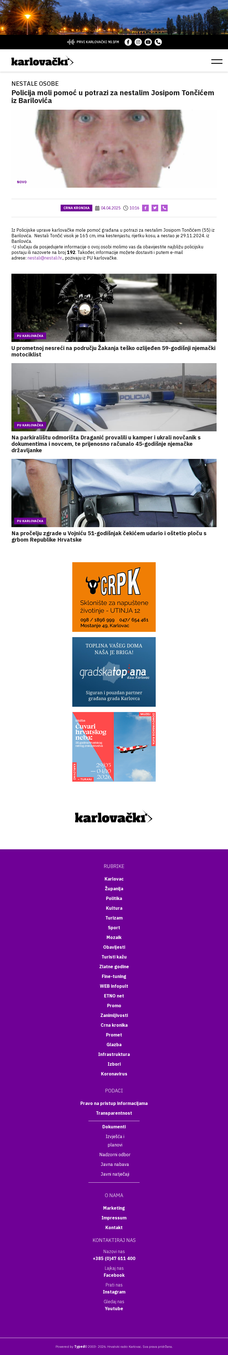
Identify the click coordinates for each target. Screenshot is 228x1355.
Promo (114, 1005)
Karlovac (114, 879)
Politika (114, 898)
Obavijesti (114, 947)
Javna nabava (115, 1164)
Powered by (70, 1346)
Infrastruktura (114, 1054)
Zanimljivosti (114, 1015)
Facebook (114, 1275)
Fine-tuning (114, 976)
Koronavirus (114, 1074)
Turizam (114, 918)
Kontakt (114, 1227)
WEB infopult (114, 986)
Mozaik (114, 937)
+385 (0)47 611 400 (114, 1258)
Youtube (114, 1308)
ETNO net (114, 996)
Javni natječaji (115, 1174)
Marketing (114, 1208)
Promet (114, 1035)
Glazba (114, 1044)
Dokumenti (114, 1126)
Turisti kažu (114, 957)
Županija (114, 888)
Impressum (114, 1218)
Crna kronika (76, 208)
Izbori (114, 1064)
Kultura (114, 908)
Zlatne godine (114, 966)
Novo (22, 182)
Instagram (114, 1292)
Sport (114, 927)
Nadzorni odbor (114, 1154)
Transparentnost (114, 1113)
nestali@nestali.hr (45, 258)
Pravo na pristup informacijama (114, 1103)
